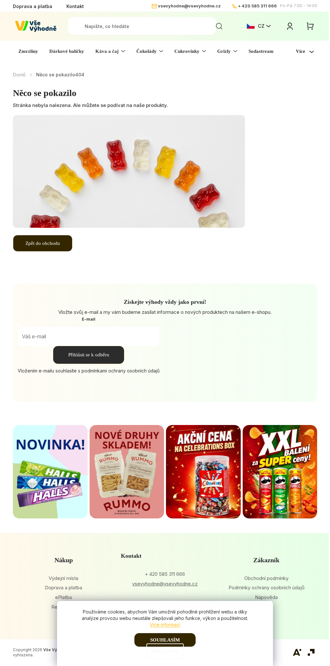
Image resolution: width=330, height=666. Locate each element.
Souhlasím (165, 639)
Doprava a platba (32, 6)
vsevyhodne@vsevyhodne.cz (189, 5)
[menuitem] (28, 51)
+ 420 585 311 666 (257, 5)
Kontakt (75, 6)
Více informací (165, 624)
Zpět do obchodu (42, 243)
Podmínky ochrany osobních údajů (266, 587)
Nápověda (266, 597)
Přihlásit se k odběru (88, 354)
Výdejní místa (63, 578)
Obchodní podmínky (266, 578)
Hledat (219, 26)
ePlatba (63, 597)
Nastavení (165, 651)
